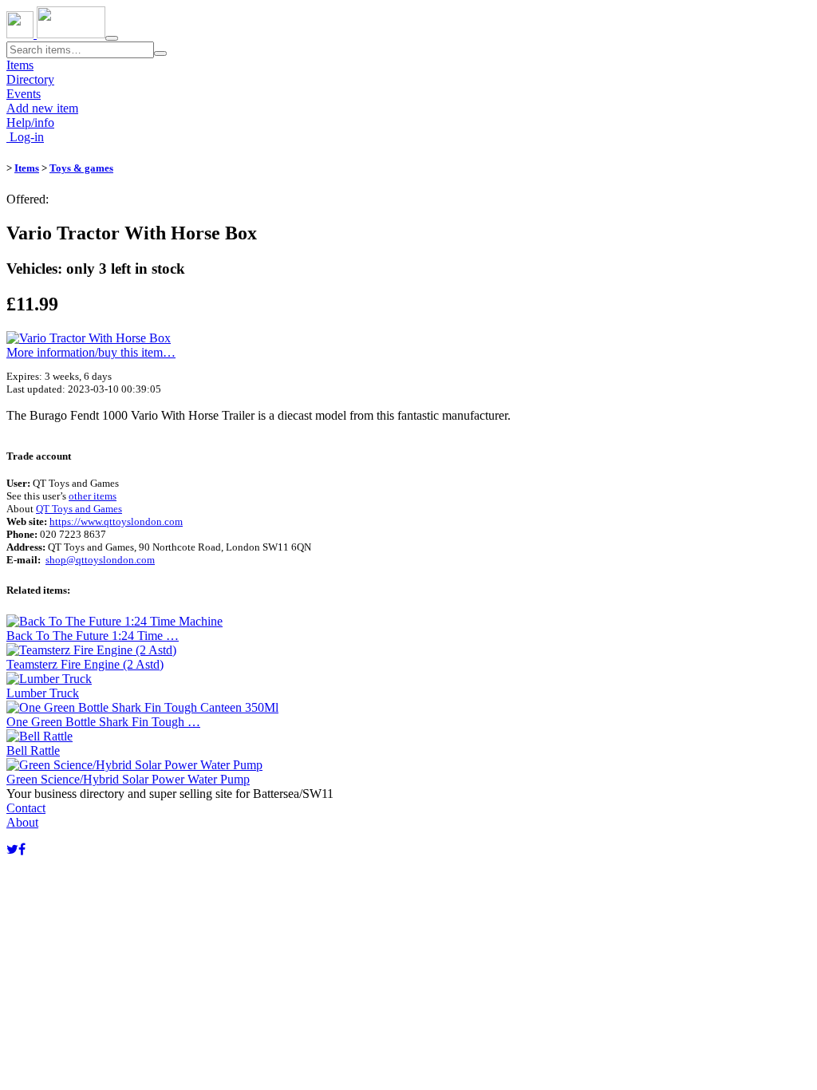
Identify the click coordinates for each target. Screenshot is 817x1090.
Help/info (30, 122)
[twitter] (12, 849)
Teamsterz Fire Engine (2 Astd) (85, 664)
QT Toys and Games (79, 509)
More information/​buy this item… (91, 352)
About (22, 822)
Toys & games (81, 168)
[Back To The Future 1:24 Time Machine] (114, 621)
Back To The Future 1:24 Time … (92, 635)
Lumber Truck (42, 693)
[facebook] (22, 849)
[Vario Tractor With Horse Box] (88, 338)
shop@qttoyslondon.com (100, 560)
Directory (30, 79)
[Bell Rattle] (39, 736)
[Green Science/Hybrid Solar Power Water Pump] (134, 765)
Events (23, 94)
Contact (25, 808)
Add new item (42, 108)
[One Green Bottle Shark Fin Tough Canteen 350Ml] (142, 707)
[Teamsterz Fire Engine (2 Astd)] (91, 650)
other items (92, 496)
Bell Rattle (33, 750)
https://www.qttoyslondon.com (116, 521)
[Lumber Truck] (49, 678)
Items (20, 65)
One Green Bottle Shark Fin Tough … (103, 722)
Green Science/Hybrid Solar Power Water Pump (128, 779)
